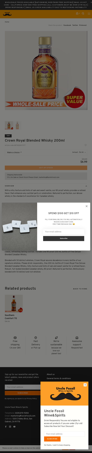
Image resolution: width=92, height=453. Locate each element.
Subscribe (52, 439)
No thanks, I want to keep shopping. (57, 445)
